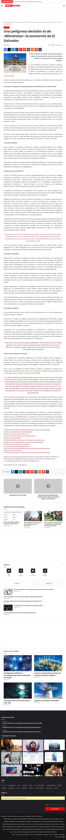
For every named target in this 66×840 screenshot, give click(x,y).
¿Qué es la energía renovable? (46, 700)
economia (24, 785)
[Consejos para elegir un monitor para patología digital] (11, 758)
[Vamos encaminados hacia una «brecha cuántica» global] (48, 663)
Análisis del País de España (13, 438)
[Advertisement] (33, 13)
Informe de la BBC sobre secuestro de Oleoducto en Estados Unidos (25, 440)
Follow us (4, 793)
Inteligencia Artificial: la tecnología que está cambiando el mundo (17, 675)
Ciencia (18, 834)
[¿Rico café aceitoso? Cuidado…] (11, 745)
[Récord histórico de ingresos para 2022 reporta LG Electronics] (33, 516)
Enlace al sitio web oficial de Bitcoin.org (17, 434)
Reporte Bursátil (25, 22)
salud (18, 788)
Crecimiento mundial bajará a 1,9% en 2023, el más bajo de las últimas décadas (53, 524)
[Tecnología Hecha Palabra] (13, 5)
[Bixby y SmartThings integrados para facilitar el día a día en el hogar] (33, 758)
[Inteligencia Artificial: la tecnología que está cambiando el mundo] (18, 663)
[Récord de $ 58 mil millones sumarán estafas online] (13, 516)
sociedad (31, 788)
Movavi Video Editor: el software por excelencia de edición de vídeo (34, 589)
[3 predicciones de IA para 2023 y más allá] (18, 690)
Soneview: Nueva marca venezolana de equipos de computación (23, 601)
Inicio (6, 22)
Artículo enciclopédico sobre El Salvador (17, 444)
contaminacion (12, 785)
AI (5, 785)
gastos (30, 785)
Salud (50, 834)
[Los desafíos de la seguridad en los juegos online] (8, 608)
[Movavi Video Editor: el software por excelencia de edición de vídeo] (8, 592)
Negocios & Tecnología (14, 22)
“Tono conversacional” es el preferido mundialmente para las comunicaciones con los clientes (37, 1)
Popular (17, 583)
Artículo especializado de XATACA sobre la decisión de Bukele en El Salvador (28, 452)
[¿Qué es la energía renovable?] (48, 690)
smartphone (24, 788)
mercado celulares (51, 785)
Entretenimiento (38, 834)
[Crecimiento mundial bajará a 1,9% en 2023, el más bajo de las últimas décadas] (53, 516)
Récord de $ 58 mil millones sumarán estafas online (12, 523)
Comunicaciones (25, 834)
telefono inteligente (39, 788)
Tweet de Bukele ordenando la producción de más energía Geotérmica (30, 448)
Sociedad (55, 834)
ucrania (56, 788)
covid (19, 785)
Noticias (32, 22)
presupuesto (11, 788)
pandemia (4, 788)
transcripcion (49, 788)
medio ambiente (41, 785)
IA (34, 785)
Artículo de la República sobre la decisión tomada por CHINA (25, 442)
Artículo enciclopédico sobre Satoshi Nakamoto (19, 432)
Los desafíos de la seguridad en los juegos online (28, 605)
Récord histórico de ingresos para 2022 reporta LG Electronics (32, 524)
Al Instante (61, 834)
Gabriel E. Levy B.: (9, 456)
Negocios (46, 834)
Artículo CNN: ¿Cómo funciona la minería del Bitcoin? (21, 436)
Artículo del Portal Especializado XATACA (17, 446)
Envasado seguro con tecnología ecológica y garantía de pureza (23, 597)
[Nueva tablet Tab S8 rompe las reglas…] (54, 770)
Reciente (48, 583)
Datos (31, 834)
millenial (59, 785)
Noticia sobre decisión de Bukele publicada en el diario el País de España (29, 430)
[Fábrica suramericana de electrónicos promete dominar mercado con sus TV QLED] (11, 770)
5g (2, 785)
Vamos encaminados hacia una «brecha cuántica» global (47, 674)
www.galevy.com (34, 461)
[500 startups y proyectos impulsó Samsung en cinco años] (33, 770)
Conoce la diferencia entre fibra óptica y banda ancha (20, 613)
